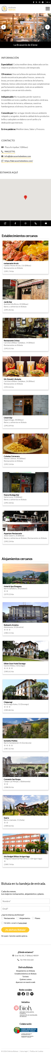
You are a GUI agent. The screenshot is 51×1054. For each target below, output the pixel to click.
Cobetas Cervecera (12, 456)
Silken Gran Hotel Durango (15, 663)
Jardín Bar (8, 302)
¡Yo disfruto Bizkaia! (15, 929)
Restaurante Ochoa (11, 340)
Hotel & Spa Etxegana (12, 586)
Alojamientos (24, 918)
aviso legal (23, 923)
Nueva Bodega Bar (11, 495)
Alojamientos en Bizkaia (25, 971)
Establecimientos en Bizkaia (25, 974)
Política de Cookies (36, 1051)
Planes (37, 918)
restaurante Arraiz (11, 263)
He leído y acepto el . (15, 923)
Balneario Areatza (11, 625)
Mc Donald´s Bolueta (12, 379)
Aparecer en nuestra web (25, 982)
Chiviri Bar (8, 418)
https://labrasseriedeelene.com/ (19, 161)
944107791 (10, 151)
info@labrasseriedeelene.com (18, 156)
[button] (3, 27)
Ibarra (6, 818)
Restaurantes (9, 918)
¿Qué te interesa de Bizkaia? (12, 915)
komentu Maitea (10, 741)
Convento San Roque (12, 779)
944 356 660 (28, 960)
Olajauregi (8, 702)
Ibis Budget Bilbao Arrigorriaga (17, 856)
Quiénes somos (26, 979)
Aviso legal (24, 1051)
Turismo (25, 976)
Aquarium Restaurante (13, 533)
